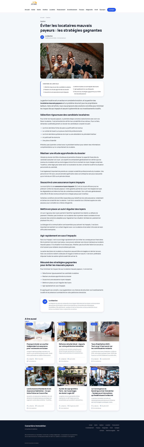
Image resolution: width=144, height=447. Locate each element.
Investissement (72, 10)
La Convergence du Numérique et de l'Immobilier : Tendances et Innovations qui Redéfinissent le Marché (102, 392)
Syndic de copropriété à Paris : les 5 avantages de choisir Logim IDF (68, 391)
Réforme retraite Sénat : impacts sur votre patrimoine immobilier (72, 345)
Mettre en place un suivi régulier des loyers (86, 86)
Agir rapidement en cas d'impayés (84, 89)
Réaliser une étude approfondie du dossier (56, 89)
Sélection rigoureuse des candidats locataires (57, 87)
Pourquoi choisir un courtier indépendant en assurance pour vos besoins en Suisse (37, 346)
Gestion (45, 10)
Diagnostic (89, 10)
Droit (96, 10)
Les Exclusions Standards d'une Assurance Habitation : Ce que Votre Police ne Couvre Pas (39, 391)
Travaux (81, 10)
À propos (102, 10)
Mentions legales (110, 430)
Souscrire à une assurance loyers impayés (56, 92)
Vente (39, 10)
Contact (111, 10)
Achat (33, 10)
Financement (61, 10)
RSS (118, 430)
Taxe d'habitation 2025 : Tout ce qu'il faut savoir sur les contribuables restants (101, 346)
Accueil (27, 10)
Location (52, 10)
